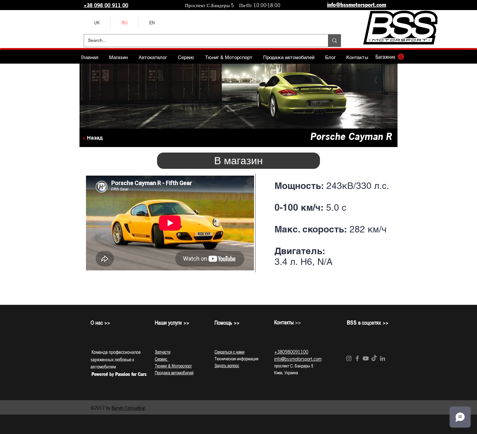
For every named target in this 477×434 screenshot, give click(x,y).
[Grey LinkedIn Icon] (382, 358)
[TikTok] (374, 358)
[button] (389, 57)
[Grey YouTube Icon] (365, 358)
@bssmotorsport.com (301, 359)
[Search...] (334, 40)
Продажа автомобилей (174, 372)
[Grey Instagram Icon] (348, 358)
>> (287, 322)
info (277, 359)
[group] (239, 296)
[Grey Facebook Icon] (357, 358)
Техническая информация (236, 358)
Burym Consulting (128, 408)
